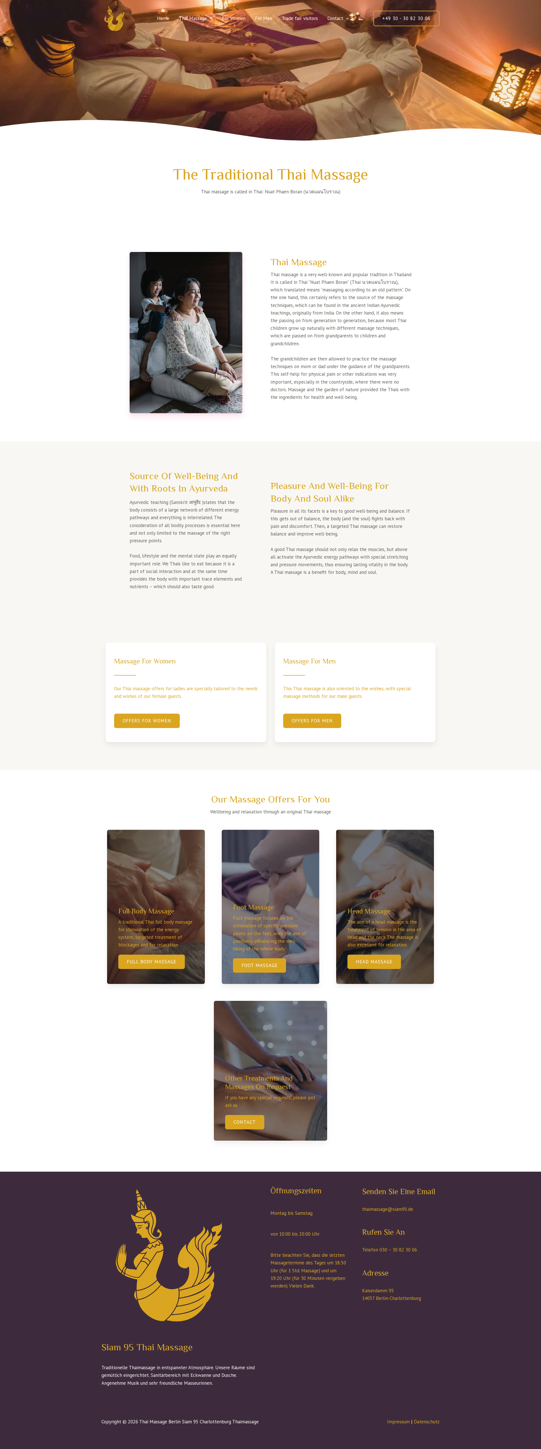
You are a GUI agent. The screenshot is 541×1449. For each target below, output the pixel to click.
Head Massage (374, 962)
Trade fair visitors (300, 18)
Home (163, 18)
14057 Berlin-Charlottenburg (391, 1298)
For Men (263, 18)
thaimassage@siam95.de (387, 1209)
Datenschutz (427, 1422)
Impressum (398, 1422)
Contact (335, 18)
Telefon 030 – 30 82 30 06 (389, 1250)
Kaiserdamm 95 (378, 1290)
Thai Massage (193, 18)
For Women (233, 18)
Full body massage (151, 962)
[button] (209, 18)
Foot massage (259, 965)
